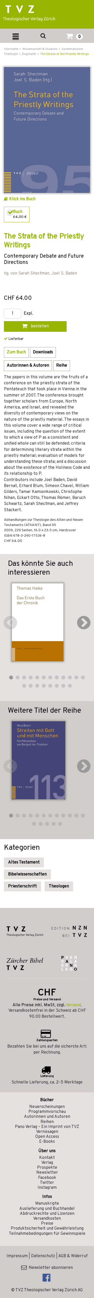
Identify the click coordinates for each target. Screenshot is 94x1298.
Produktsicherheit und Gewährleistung (47, 1228)
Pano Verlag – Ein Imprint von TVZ (47, 1127)
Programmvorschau (47, 1111)
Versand (73, 1005)
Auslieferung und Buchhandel (47, 1208)
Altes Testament (24, 862)
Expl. (28, 313)
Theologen (59, 886)
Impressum (17, 1256)
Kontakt (47, 1157)
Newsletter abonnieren (50, 1267)
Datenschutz (43, 1256)
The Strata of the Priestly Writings (64, 54)
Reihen (47, 1122)
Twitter (47, 1182)
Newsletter (47, 1172)
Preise (47, 1223)
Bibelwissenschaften (27, 874)
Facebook (47, 1177)
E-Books (47, 1141)
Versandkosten (47, 1218)
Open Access (47, 1136)
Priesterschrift (22, 886)
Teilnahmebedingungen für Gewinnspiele (47, 1233)
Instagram (47, 1187)
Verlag (47, 1162)
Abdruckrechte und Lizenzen (47, 1213)
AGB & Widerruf (73, 1256)
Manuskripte (47, 1203)
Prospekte (47, 1167)
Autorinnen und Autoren (47, 1116)
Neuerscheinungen (47, 1106)
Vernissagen (47, 1131)
